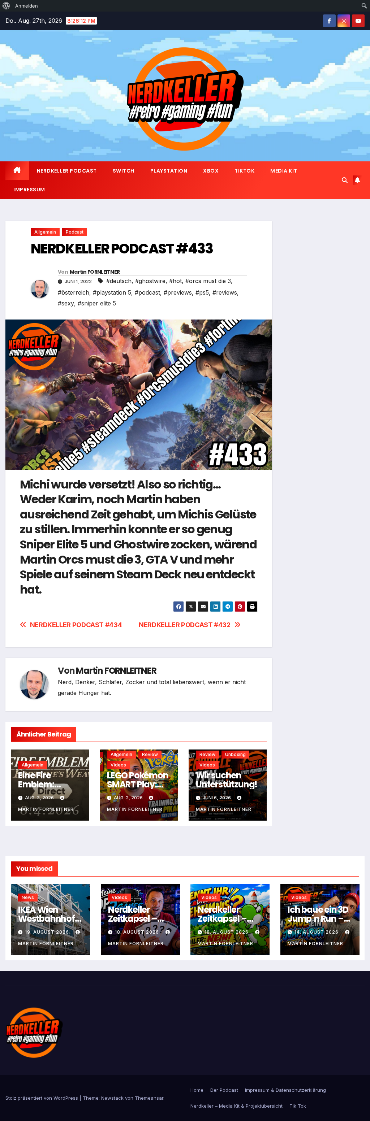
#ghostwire (150, 280)
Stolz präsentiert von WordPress (42, 1098)
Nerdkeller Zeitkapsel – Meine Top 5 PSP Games (132, 923)
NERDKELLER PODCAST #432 (185, 625)
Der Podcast (224, 1090)
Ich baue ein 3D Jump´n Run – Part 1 (318, 919)
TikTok (244, 170)
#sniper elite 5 (97, 303)
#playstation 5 (112, 292)
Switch (123, 170)
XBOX (211, 170)
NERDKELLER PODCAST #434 (76, 625)
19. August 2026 (47, 932)
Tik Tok (297, 1106)
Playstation (169, 170)
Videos (118, 765)
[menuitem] (6, 6)
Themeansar (149, 1098)
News (28, 897)
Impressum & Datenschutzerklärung (285, 1090)
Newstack (112, 1098)
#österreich (73, 292)
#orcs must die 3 (208, 280)
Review (150, 754)
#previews (178, 292)
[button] (345, 180)
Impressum (29, 189)
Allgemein (45, 232)
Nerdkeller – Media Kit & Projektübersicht (236, 1106)
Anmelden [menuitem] (26, 6)
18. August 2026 (137, 932)
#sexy (66, 303)
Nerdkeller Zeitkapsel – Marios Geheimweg (223, 923)
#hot (175, 280)
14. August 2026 (317, 932)
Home (196, 1090)
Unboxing (235, 754)
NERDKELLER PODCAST (67, 170)
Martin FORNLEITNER (95, 272)
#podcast (147, 292)
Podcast (74, 232)
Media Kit (283, 170)
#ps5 (202, 292)
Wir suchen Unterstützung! (226, 779)
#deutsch (119, 280)
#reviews (224, 292)
